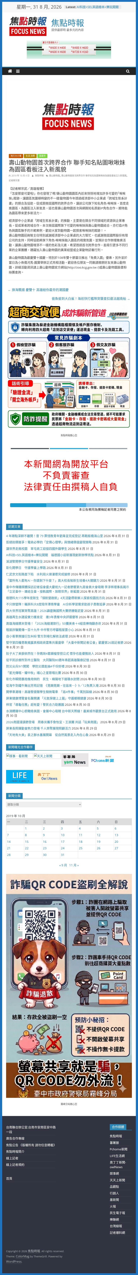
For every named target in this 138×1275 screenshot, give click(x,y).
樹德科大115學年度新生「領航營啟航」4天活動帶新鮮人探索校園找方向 (55, 598)
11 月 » (74, 865)
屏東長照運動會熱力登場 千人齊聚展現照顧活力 (38, 728)
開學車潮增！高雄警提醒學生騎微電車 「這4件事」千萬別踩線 (49, 692)
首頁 (9, 1178)
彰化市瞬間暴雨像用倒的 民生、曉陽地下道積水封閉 (42, 679)
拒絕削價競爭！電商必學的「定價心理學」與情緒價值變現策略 (49, 542)
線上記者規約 (15, 1165)
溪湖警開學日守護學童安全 (24, 561)
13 (116, 835)
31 (63, 855)
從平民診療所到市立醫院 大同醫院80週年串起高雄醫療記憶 (47, 660)
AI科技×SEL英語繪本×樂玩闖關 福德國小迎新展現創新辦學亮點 (99, 9)
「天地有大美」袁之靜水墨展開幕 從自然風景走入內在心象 (47, 735)
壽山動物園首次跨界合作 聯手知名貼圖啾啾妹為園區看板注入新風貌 (93, 175)
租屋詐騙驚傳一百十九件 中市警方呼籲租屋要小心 (40, 630)
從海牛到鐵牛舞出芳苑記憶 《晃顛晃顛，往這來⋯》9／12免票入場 (52, 685)
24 (63, 848)
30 (45, 855)
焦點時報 (67, 22)
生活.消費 (30, 155)
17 (63, 842)
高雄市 (42, 155)
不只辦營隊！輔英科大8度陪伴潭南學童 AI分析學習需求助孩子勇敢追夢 (55, 604)
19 (98, 842)
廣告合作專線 (15, 1138)
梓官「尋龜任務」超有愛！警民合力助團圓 (35, 705)
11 (80, 835)
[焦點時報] (10, 71)
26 (98, 848)
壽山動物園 (54, 175)
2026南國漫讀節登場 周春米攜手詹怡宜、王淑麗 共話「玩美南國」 (53, 722)
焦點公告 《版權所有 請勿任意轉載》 (31, 1145)
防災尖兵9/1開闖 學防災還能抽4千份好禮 (35, 666)
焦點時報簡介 (15, 1151)
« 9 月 (63, 865)
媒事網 (114, 1173)
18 (80, 842)
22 (27, 848)
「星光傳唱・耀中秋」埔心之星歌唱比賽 (33, 673)
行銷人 (114, 1193)
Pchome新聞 (118, 1149)
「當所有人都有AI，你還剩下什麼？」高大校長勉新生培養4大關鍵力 (52, 580)
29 (27, 855)
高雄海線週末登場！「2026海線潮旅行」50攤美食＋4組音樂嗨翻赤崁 (53, 623)
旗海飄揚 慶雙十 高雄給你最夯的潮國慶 (38, 290)
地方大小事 (16, 155)
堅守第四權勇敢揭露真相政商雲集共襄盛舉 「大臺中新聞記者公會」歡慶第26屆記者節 (64, 642)
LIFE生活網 (117, 1156)
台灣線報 (116, 1226)
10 (63, 835)
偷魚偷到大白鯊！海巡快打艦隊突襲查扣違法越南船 (91, 298)
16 (45, 842)
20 (116, 842)
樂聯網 (114, 1219)
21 (9, 848)
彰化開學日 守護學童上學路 (26, 568)
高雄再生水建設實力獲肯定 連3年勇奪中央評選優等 (42, 617)
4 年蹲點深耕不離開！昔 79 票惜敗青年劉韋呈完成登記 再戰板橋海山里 (54, 536)
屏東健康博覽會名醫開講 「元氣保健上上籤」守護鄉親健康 (46, 698)
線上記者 (12, 1158)
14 (9, 842)
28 (9, 855)
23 (45, 848)
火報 (113, 1206)
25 (80, 848)
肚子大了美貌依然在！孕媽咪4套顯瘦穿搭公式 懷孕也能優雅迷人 (50, 653)
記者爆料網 (117, 1233)
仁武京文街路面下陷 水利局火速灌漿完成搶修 (38, 574)
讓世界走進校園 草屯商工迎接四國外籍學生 (36, 549)
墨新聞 (114, 1200)
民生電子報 (117, 1213)
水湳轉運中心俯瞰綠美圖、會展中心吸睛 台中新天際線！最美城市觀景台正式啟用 (61, 711)
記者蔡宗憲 (14, 180)
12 (98, 835)
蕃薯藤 (114, 1143)
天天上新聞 (117, 1180)
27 (116, 848)
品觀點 (114, 1187)
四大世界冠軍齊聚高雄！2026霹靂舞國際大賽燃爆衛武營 (45, 611)
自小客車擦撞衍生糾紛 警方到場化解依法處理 (37, 636)
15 (27, 842)
